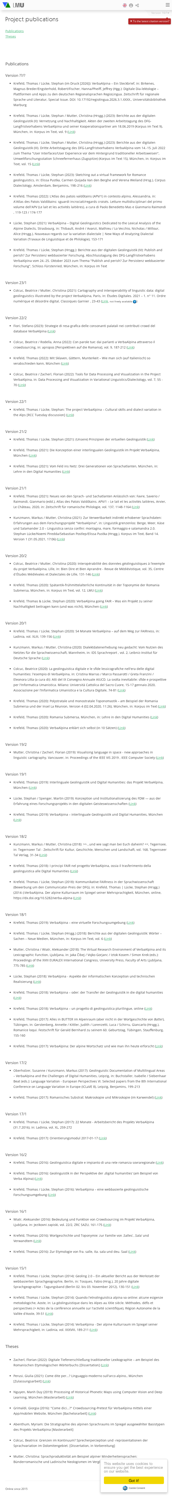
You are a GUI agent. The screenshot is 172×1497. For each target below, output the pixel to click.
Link (71, 132)
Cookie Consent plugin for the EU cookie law (134, 1488)
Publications (14, 31)
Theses (10, 36)
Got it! (134, 1480)
